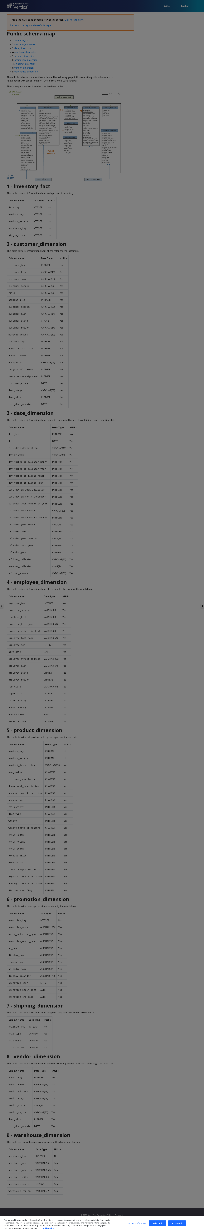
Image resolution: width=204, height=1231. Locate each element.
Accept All (177, 1223)
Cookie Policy (47, 1228)
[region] (102, 1223)
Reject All (157, 1223)
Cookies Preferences (136, 1223)
